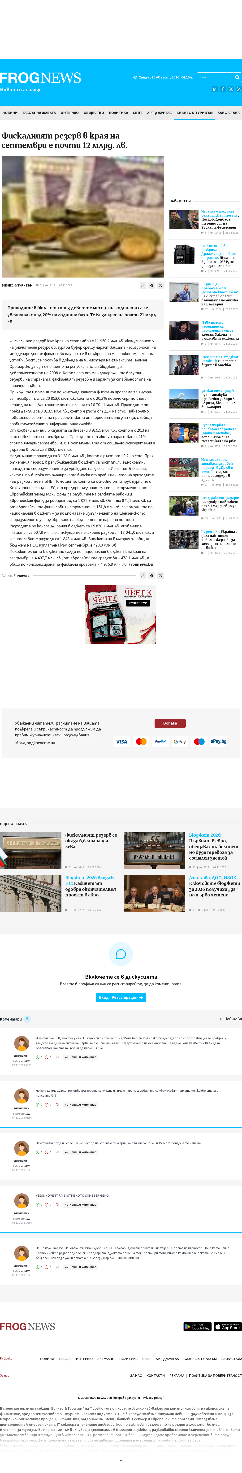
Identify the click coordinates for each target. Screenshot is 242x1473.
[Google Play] (197, 1326)
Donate (170, 723)
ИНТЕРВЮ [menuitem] (70, 112)
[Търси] (237, 77)
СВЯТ (146, 1358)
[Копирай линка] (143, 285)
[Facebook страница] (223, 89)
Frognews (21, 575)
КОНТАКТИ (156, 1375)
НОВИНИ (47, 1358)
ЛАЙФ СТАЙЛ (231, 1358)
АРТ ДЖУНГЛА (167, 1358)
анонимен (22, 1055)
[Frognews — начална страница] (27, 1326)
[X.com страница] (231, 89)
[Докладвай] (57, 1057)
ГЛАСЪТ (65, 1358)
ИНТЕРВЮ (84, 1358)
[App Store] (228, 1326)
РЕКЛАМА (176, 1375)
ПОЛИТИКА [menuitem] (118, 112)
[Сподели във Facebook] (151, 285)
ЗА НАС (136, 1375)
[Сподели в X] (160, 285)
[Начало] (215, 89)
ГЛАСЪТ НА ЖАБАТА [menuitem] (39, 112)
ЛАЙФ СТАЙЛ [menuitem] (229, 112)
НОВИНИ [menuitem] (10, 112)
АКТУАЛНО (106, 1358)
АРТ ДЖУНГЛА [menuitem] (159, 112)
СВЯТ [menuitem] (137, 112)
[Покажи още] (121, 1460)
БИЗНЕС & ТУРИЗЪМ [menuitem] (195, 112)
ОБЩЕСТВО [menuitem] (94, 112)
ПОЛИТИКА (128, 1358)
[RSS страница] (239, 89)
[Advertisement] (121, 29)
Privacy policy (153, 1397)
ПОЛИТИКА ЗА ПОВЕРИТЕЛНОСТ (215, 1375)
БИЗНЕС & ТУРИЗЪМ (17, 285)
